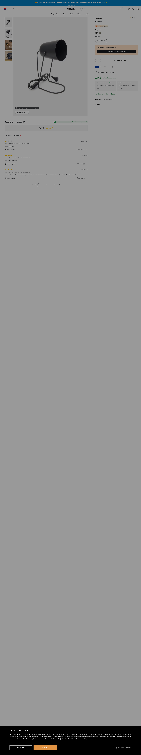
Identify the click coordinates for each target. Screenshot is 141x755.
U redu (45, 748)
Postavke (21, 748)
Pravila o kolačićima (68, 739)
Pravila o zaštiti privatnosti (84, 739)
